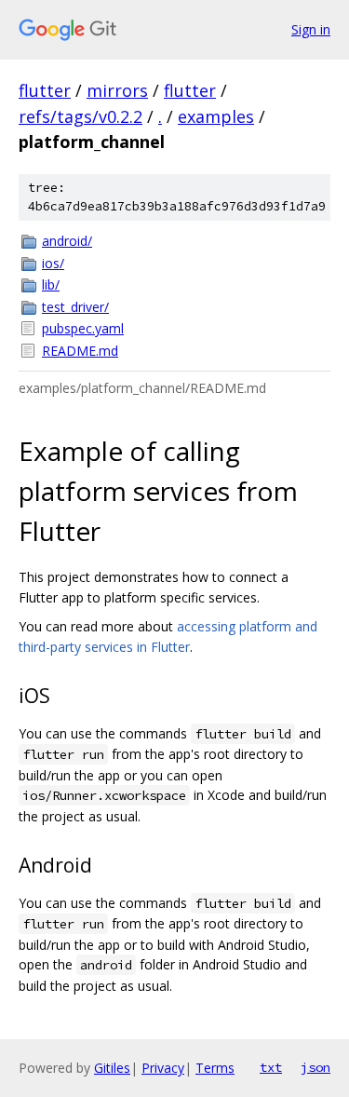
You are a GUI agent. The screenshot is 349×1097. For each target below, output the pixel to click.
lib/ (51, 284)
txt (271, 1067)
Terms (215, 1068)
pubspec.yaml (83, 328)
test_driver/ (75, 307)
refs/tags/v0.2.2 (80, 116)
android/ (67, 241)
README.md (80, 350)
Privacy (162, 1068)
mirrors (117, 90)
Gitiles (112, 1068)
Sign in (310, 29)
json (315, 1067)
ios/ (53, 263)
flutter (45, 90)
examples (216, 116)
